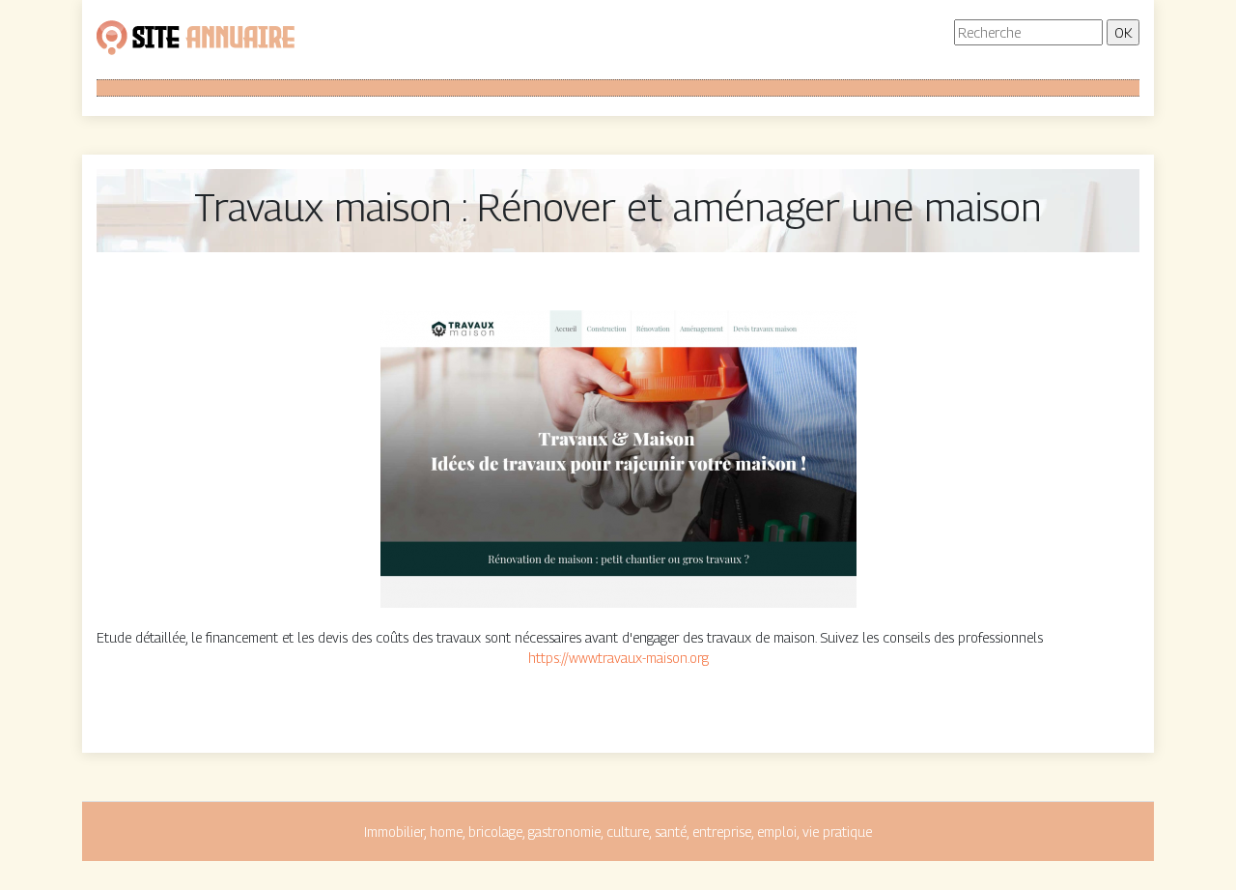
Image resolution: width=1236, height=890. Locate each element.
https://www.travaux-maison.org (618, 657)
